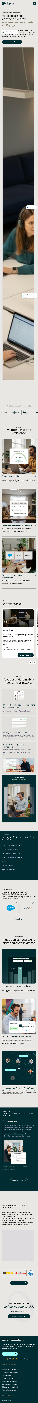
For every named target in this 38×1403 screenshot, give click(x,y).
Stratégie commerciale (9, 1384)
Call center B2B (7, 1375)
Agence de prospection (10, 1369)
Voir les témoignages (25, 1359)
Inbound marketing (8, 1378)
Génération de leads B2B (10, 1387)
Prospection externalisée (10, 1372)
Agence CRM (6, 1400)
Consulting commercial (9, 1381)
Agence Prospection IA (9, 1390)
